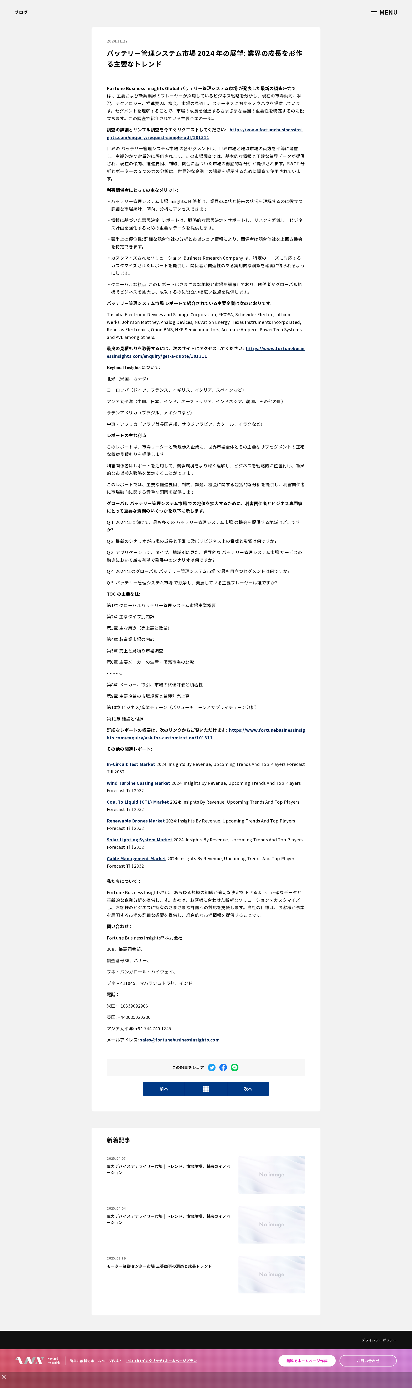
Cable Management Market (136, 858)
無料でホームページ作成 (307, 1360)
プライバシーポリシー (379, 1340)
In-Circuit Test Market (131, 764)
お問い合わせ (368, 1360)
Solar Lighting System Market (139, 839)
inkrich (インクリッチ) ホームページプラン (161, 1360)
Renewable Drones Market (136, 820)
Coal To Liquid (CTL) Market (138, 802)
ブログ (21, 12)
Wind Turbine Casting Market (138, 783)
